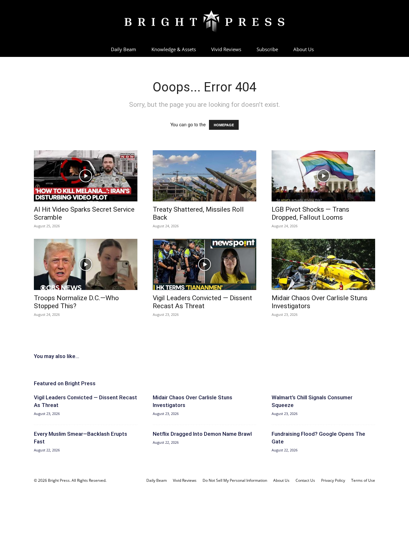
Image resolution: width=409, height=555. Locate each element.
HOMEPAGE (224, 124)
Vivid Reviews (226, 49)
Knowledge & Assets (173, 49)
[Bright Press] (204, 21)
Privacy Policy (333, 480)
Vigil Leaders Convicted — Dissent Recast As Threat (202, 302)
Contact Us (305, 480)
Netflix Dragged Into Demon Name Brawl (202, 434)
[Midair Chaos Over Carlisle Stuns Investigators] (323, 264)
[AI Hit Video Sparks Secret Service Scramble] (85, 175)
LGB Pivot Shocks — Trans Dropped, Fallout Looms (310, 213)
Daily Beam (123, 49)
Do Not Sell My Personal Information (235, 480)
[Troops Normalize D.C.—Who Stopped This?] (85, 264)
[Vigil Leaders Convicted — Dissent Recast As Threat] (204, 264)
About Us (303, 49)
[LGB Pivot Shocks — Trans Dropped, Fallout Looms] (323, 175)
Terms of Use (363, 480)
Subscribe (267, 49)
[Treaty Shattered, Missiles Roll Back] (204, 175)
